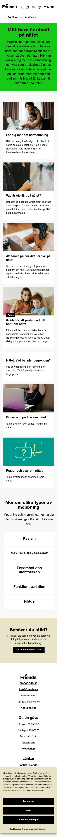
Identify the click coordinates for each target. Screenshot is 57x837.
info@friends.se (28, 690)
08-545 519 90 (28, 683)
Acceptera (28, 801)
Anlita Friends (28, 765)
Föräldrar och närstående (22, 17)
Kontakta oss (28, 708)
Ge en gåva (28, 743)
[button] (21, 7)
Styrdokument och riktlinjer (34, 829)
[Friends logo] (9, 5)
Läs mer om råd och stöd (28, 650)
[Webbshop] (27, 7)
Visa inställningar (28, 820)
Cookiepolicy (15, 829)
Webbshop (28, 749)
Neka (28, 810)
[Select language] (39, 7)
